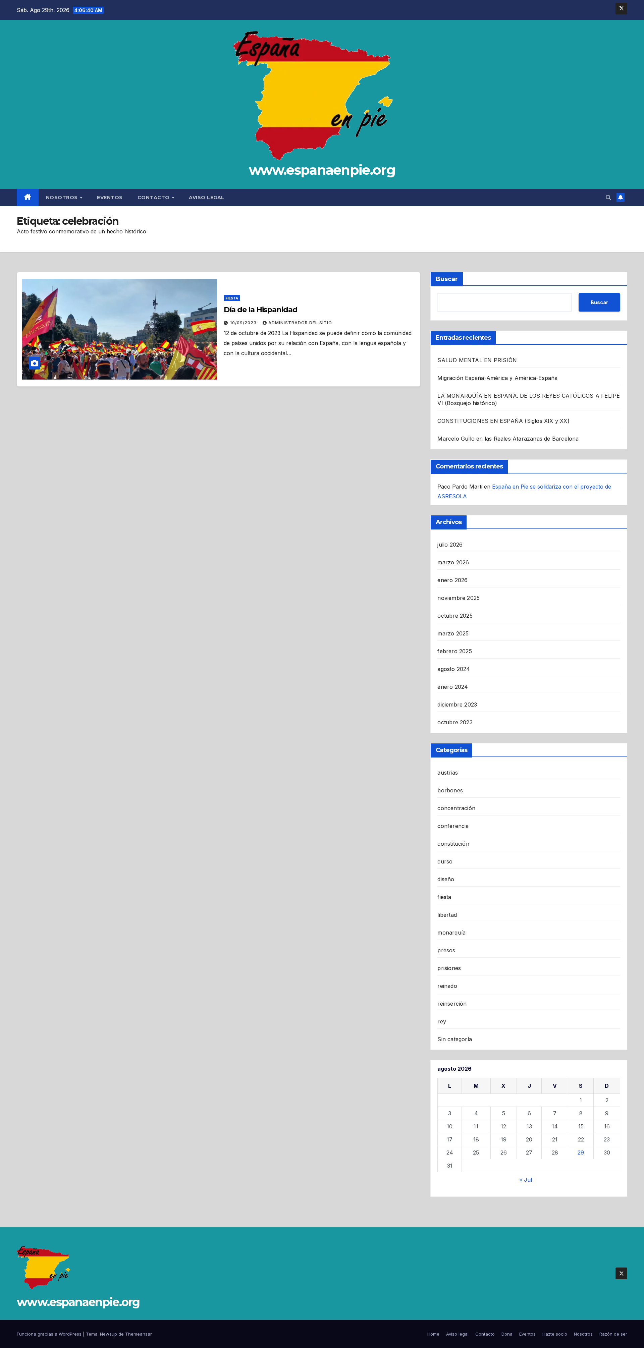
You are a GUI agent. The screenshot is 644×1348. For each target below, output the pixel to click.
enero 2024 (452, 686)
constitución (453, 843)
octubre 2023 (454, 722)
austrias (447, 772)
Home (433, 1334)
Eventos (110, 197)
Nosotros (62, 197)
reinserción (452, 1003)
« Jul (525, 1179)
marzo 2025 (453, 633)
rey (441, 1021)
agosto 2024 (453, 669)
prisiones (449, 968)
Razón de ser (613, 1334)
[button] (608, 197)
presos (446, 950)
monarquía (451, 932)
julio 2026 (450, 544)
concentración (456, 808)
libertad (447, 914)
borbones (450, 790)
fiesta (232, 298)
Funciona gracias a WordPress (50, 1334)
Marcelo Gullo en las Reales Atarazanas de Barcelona (508, 438)
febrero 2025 (454, 651)
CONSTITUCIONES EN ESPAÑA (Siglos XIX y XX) (503, 420)
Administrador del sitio (300, 322)
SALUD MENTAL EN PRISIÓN (477, 360)
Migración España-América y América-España (497, 378)
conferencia (453, 826)
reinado (447, 985)
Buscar (447, 279)
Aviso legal (206, 197)
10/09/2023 (244, 322)
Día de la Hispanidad (261, 309)
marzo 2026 (453, 562)
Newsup (108, 1334)
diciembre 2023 (457, 704)
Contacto (154, 197)
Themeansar (138, 1334)
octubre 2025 (454, 615)
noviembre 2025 (458, 598)
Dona (507, 1334)
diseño (445, 879)
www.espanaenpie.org (322, 170)
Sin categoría (454, 1039)
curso (444, 861)
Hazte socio (554, 1334)
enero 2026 (452, 580)
